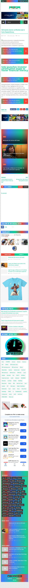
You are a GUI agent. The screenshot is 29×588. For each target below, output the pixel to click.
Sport (10, 388)
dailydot (3, 375)
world (15, 394)
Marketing (20, 380)
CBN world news (5, 372)
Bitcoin (21, 367)
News (3, 361)
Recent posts (8, 254)
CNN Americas (12, 372)
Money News (4, 383)
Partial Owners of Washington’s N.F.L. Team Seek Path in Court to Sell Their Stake (17, 548)
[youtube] (8, 576)
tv (13, 391)
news (18, 35)
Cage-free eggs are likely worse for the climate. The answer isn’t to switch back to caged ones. (13, 168)
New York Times (20, 383)
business (10, 370)
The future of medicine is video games (15, 326)
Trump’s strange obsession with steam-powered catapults (12, 320)
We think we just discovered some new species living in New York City (12, 51)
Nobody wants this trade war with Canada (11, 140)
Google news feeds (5, 378)
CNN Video (19, 372)
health (12, 378)
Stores (18, 388)
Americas (24, 361)
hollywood (17, 378)
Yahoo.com (11, 396)
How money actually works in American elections (11, 79)
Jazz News (9, 380)
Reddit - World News (21, 386)
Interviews (4, 380)
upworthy (25, 391)
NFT (7, 386)
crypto (24, 372)
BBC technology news (6, 367)
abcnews (13, 361)
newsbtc (3, 386)
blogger (20, 187)
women (10, 394)
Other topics (13, 386)
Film (13, 375)
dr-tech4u (14, 578)
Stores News (24, 388)
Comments (21, 254)
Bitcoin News (4, 370)
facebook (26, 187)
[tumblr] (25, 1)
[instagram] (21, 1)
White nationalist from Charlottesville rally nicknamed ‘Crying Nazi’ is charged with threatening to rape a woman (14, 312)
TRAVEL (9, 391)
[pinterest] (23, 1)
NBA (14, 383)
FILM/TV (17, 375)
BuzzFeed (23, 370)
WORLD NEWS (4, 396)
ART (2, 364)
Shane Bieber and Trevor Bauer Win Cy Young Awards (17, 554)
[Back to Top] (21, 576)
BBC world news (15, 367)
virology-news (4, 394)
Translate (6, 236)
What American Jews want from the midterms (11, 61)
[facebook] (19, 1)
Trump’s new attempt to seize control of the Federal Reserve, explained (13, 154)
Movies (10, 383)
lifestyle (14, 380)
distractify (9, 375)
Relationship (4, 388)
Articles (6, 364)
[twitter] (27, 1)
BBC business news (14, 364)
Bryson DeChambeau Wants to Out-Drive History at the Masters (16, 567)
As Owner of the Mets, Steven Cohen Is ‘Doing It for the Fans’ (18, 561)
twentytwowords (18, 391)
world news (20, 394)
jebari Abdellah (25, 578)
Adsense (18, 361)
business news (16, 370)
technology (4, 391)
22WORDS (8, 361)
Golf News (23, 375)
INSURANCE (23, 378)
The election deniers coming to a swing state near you (11, 101)
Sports (14, 388)
